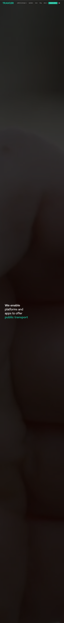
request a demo (53, 3)
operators (31, 3)
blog (41, 3)
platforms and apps (21, 3)
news (36, 3)
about (45, 3)
